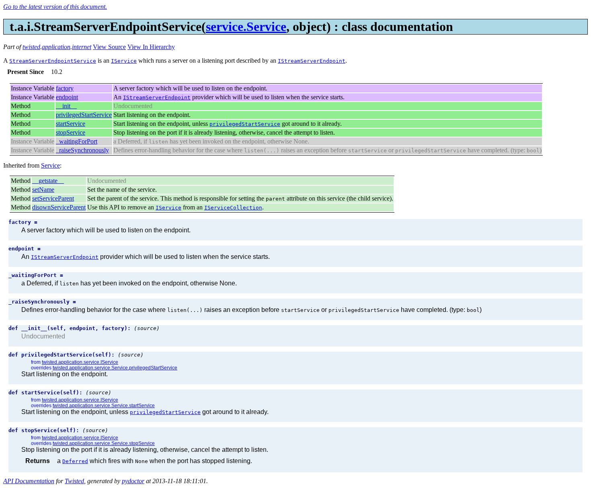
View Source (109, 46)
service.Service (246, 26)
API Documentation (28, 481)
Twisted (74, 481)
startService (70, 123)
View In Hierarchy (151, 46)
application (56, 46)
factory (65, 88)
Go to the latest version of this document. (55, 6)
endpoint (67, 97)
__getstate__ (48, 180)
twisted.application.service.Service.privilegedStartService (115, 368)
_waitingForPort (76, 141)
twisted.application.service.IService (80, 362)
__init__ (66, 106)
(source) (147, 328)
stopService (70, 132)
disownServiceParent (59, 207)
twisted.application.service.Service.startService (104, 405)
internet (81, 46)
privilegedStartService (84, 114)
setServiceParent (53, 198)
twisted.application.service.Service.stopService (104, 443)
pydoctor (133, 481)
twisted (31, 46)
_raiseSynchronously (82, 150)
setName (43, 189)
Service (50, 165)
